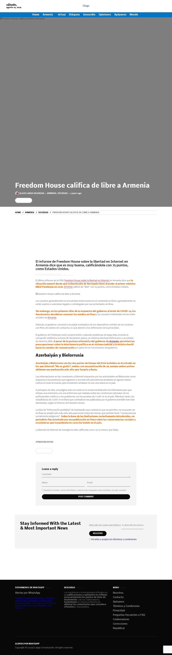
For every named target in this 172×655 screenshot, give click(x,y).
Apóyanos (118, 602)
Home (18, 213)
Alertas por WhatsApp (27, 593)
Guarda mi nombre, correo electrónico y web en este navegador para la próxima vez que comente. (85, 490)
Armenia (51, 193)
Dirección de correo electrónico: (105, 525)
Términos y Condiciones (126, 606)
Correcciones (120, 624)
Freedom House (45, 442)
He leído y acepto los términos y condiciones (114, 539)
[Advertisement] (86, 233)
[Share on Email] (27, 200)
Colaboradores (121, 619)
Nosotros (118, 593)
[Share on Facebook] (16, 200)
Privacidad (119, 610)
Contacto (118, 597)
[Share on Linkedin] (24, 200)
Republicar (119, 628)
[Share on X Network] (19, 200)
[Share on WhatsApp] (22, 200)
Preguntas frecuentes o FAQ (129, 615)
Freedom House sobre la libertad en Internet (87, 280)
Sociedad (63, 193)
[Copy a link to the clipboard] (29, 200)
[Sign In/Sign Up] (164, 29)
